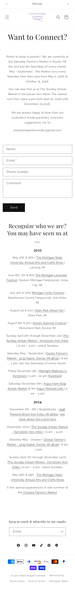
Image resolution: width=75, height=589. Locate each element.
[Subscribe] (62, 531)
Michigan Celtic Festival (48, 292)
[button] (7, 17)
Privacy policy (17, 581)
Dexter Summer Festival (49, 323)
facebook (55, 376)
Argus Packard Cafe (50, 388)
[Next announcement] (68, 4)
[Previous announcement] (7, 4)
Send (13, 207)
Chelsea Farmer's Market (40, 492)
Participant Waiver (58, 581)
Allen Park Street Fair (49, 310)
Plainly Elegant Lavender (33, 576)
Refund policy (57, 575)
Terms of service (36, 581)
